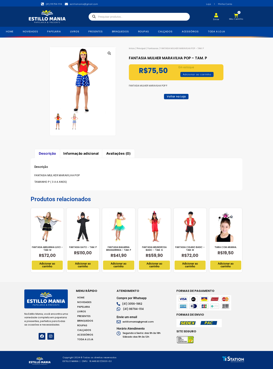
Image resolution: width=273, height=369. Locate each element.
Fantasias (153, 48)
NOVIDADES (30, 31)
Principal (141, 48)
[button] (109, 53)
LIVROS (74, 31)
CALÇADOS (165, 31)
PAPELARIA (54, 31)
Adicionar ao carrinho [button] (47, 265)
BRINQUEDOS (120, 31)
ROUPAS (143, 31)
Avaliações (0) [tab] (118, 153)
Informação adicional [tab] (81, 153)
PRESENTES (95, 31)
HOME (10, 31)
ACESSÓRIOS (190, 31)
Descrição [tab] (47, 153)
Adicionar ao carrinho (197, 74)
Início (132, 48)
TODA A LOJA (216, 31)
